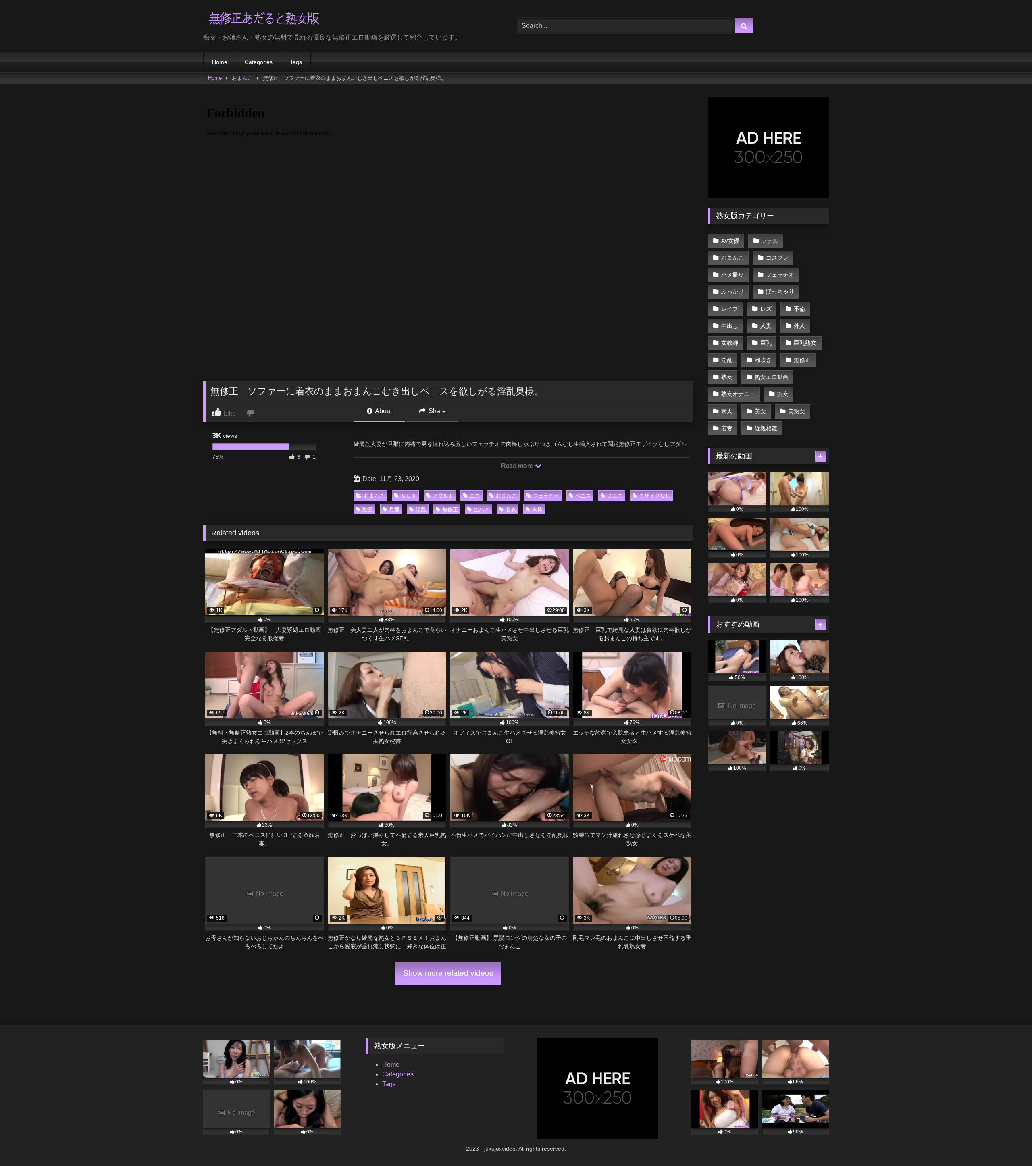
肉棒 (537, 509)
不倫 (799, 309)
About (383, 411)
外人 (799, 326)
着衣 (511, 509)
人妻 (766, 326)
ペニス (583, 496)
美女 (760, 411)
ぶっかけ (732, 291)
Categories (259, 62)
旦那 (394, 509)
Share (436, 411)
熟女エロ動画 (772, 377)
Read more (517, 465)
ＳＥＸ (408, 496)
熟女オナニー (738, 394)
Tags (296, 62)
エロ (475, 496)
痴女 (783, 394)
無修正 (450, 509)
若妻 (726, 428)
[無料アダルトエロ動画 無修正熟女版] (263, 19)
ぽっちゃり (780, 291)
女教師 (729, 342)
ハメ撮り (732, 274)
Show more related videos (448, 973)
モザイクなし (654, 496)
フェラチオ (546, 496)
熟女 (726, 377)
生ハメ (481, 509)
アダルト (443, 496)
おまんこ (242, 78)
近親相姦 (766, 428)
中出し (729, 326)
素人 (726, 411)
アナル (770, 240)
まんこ (615, 496)
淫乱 (421, 509)
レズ (766, 309)
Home (219, 62)
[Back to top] (1007, 1142)
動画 (367, 509)
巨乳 (766, 342)
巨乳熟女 (805, 342)
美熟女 (796, 411)
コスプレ (777, 257)
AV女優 (730, 240)
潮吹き (763, 360)
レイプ (729, 309)
